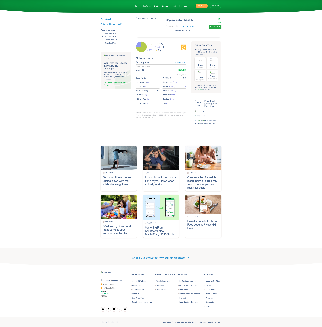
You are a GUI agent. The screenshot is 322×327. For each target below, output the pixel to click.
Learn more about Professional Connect (115, 84)
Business (183, 6)
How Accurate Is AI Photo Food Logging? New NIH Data (202, 224)
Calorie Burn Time (111, 40)
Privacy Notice (166, 322)
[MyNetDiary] (113, 5)
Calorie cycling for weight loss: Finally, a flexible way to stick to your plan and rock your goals (202, 182)
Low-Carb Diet (138, 298)
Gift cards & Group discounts (190, 285)
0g (158, 50)
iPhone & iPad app (139, 281)
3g (159, 43)
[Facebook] (103, 309)
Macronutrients (110, 33)
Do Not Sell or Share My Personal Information (205, 322)
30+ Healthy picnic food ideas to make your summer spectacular (117, 229)
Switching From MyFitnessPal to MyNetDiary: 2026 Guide (159, 231)
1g (159, 46)
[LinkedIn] (108, 309)
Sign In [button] (215, 6)
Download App (110, 43)
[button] (208, 111)
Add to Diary (215, 26)
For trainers (183, 290)
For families (183, 298)
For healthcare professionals (190, 294)
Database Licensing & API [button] (111, 24)
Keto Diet (135, 294)
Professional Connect (187, 281)
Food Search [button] (106, 19)
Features (147, 6)
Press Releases (212, 294)
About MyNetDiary (213, 281)
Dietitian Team (161, 290)
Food (174, 6)
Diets (156, 6)
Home (137, 6)
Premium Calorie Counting (142, 302)
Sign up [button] (201, 6)
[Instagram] (114, 309)
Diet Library (160, 285)
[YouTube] (125, 309)
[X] (119, 309)
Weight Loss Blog (163, 281)
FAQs (208, 306)
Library (165, 6)
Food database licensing (188, 302)
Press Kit (209, 298)
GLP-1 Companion (139, 290)
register (199, 89)
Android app (136, 285)
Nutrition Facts (110, 36)
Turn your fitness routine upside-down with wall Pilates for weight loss (117, 181)
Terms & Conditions (179, 322)
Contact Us (210, 302)
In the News (210, 290)
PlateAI (208, 285)
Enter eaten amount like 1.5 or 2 (178, 30)
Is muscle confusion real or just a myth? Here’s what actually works (160, 181)
